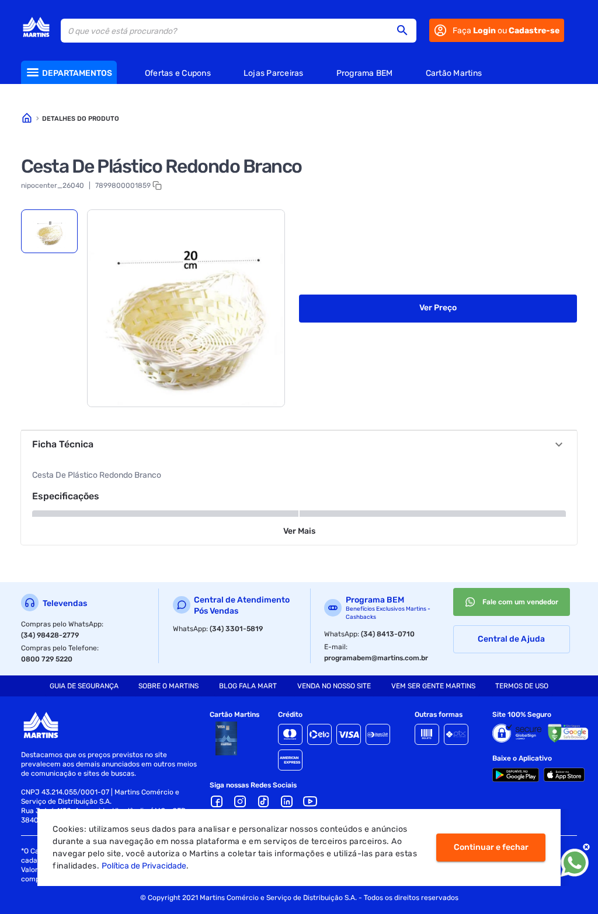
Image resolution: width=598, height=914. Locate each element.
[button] (405, 30)
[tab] (49, 231)
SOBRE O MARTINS (168, 686)
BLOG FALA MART (248, 686)
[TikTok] (263, 801)
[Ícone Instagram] (240, 801)
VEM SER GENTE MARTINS (433, 686)
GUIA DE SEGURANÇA (84, 686)
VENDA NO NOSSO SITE (334, 686)
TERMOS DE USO (521, 686)
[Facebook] (217, 801)
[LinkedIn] (287, 801)
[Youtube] (310, 801)
